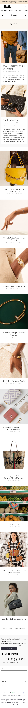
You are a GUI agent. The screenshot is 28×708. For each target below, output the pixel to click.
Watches (25, 10)
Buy (2, 668)
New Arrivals (4, 10)
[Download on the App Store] (14, 654)
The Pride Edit (14, 524)
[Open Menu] (2, 6)
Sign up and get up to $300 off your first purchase (13, 640)
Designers (11, 10)
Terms (23, 695)
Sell (2, 672)
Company (3, 681)
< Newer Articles (8, 628)
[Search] (22, 6)
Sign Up (9, 648)
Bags (16, 10)
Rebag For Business (6, 677)
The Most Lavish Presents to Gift (14, 286)
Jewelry (20, 10)
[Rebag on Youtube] (9, 654)
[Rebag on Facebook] (2, 654)
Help (2, 685)
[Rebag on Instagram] (6, 654)
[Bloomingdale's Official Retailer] (14, 660)
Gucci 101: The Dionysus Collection (14, 619)
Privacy (19, 695)
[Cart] (25, 6)
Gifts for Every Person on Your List (14, 381)
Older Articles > (20, 628)
